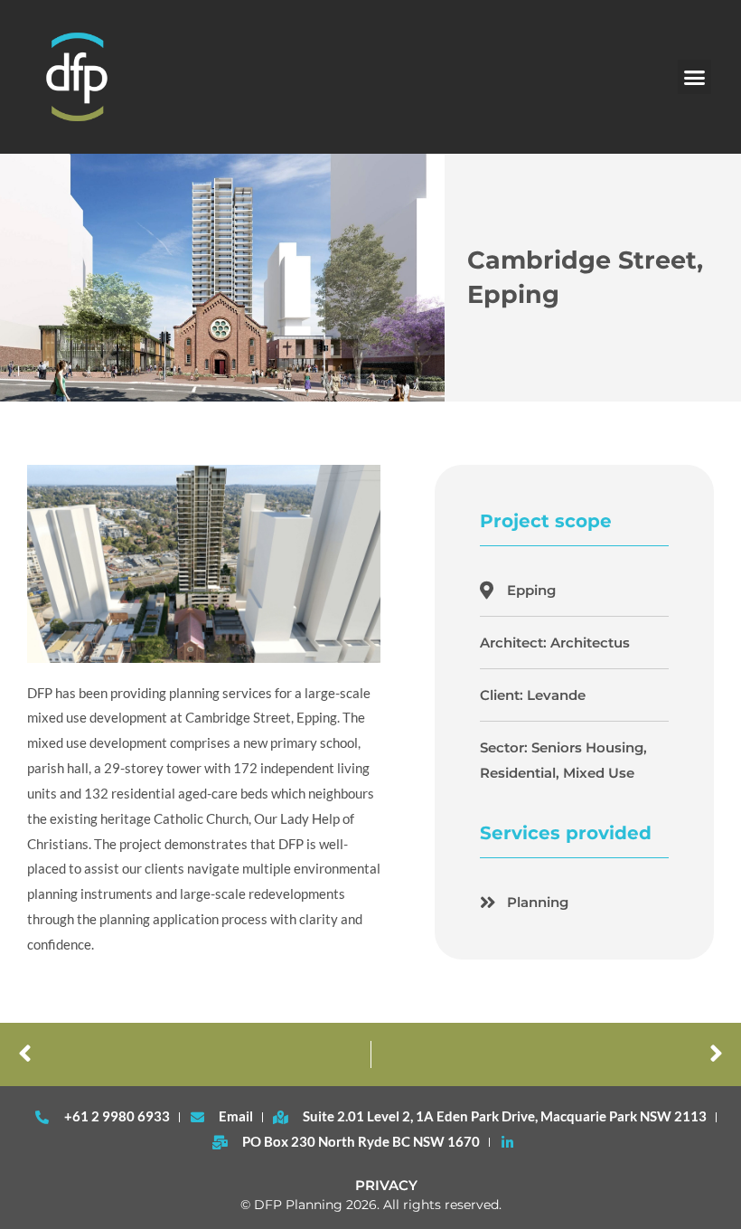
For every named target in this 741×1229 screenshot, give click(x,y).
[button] (695, 77)
